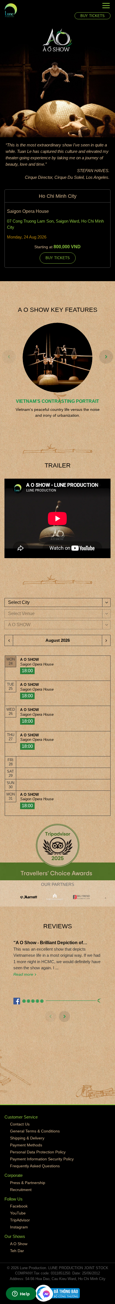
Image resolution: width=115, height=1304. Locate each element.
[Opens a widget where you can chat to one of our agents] (21, 1294)
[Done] (7, 80)
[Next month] (106, 640)
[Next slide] (106, 357)
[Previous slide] (9, 357)
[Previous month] (9, 640)
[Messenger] (46, 1294)
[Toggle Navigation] (93, 6)
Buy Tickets (92, 16)
